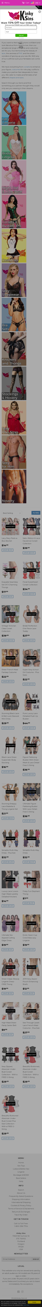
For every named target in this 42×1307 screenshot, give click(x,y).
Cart (27, 3)
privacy (21, 47)
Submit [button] (21, 35)
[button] (39, 11)
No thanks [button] (21, 37)
